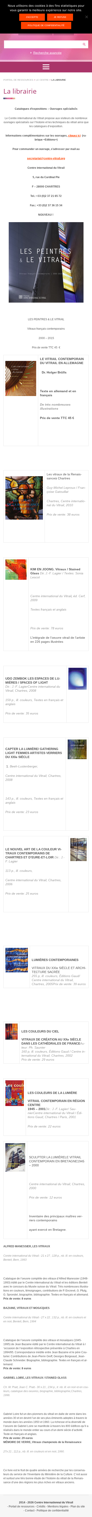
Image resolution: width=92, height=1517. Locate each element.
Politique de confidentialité (53, 1510)
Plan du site (78, 1506)
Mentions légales (58, 1506)
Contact (29, 1510)
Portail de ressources (18, 80)
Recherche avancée (47, 53)
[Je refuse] (86, 17)
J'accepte (32, 17)
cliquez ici (74, 135)
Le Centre (42, 80)
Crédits (41, 1506)
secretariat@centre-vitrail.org (46, 158)
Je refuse (60, 17)
